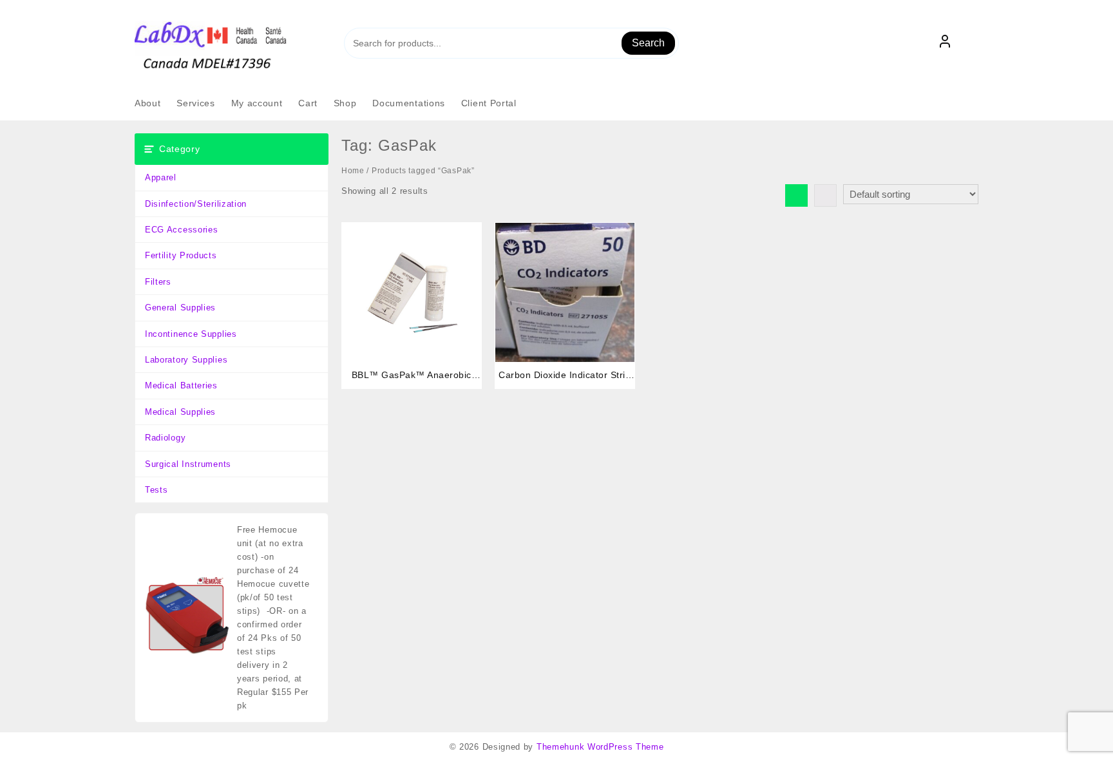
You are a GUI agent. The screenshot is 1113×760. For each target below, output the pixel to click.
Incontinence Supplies (191, 334)
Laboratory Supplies (186, 360)
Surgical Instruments (188, 464)
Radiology (165, 437)
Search (648, 42)
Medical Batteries (181, 385)
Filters (158, 282)
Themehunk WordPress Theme (600, 747)
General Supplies (180, 307)
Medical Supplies (180, 412)
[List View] (825, 195)
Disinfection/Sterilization (196, 204)
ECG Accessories (181, 229)
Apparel (160, 177)
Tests (156, 490)
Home (353, 170)
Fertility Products (181, 255)
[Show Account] (945, 43)
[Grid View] (796, 195)
